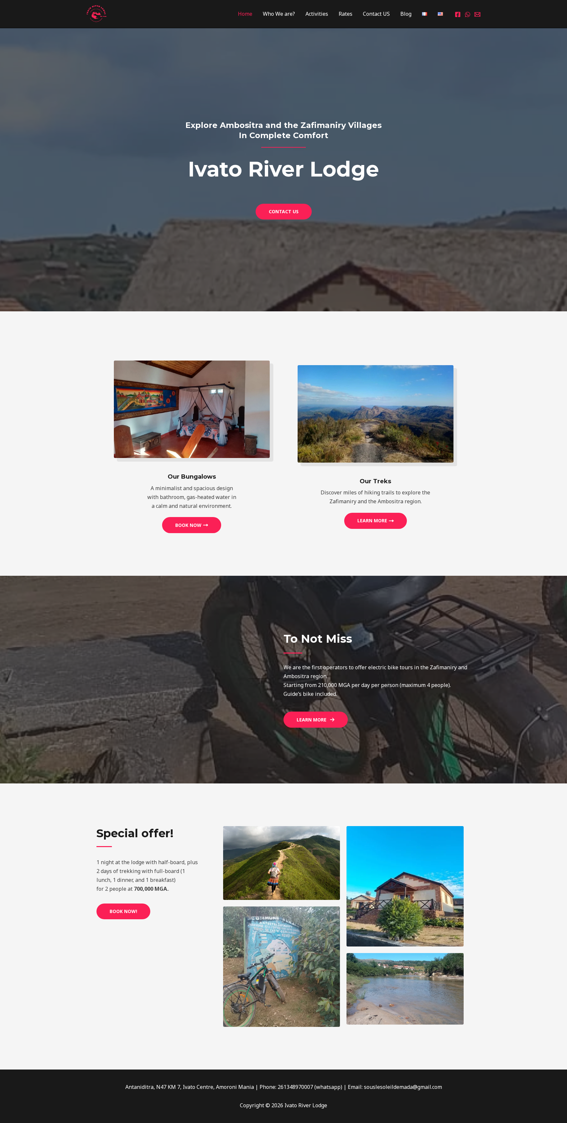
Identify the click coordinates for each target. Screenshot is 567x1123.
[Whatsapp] (468, 14)
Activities (316, 13)
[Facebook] (458, 14)
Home (245, 13)
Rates (345, 13)
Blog (405, 13)
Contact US (376, 13)
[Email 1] (477, 14)
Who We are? (279, 13)
